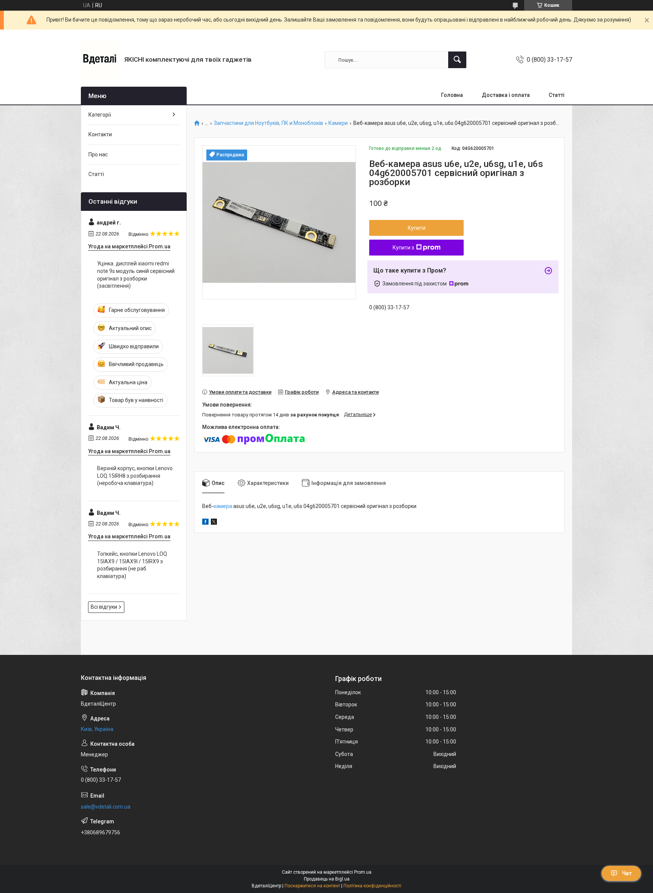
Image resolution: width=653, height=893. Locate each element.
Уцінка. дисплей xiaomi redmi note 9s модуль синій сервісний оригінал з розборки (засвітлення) (136, 274)
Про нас (98, 154)
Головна (452, 95)
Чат (627, 873)
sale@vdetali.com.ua (105, 807)
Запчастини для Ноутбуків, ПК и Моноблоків (268, 123)
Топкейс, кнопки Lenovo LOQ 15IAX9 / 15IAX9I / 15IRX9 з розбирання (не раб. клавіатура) (132, 565)
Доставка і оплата (506, 95)
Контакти (100, 134)
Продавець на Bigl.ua (327, 879)
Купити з (403, 248)
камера (223, 506)
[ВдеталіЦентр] (100, 60)
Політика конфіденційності (372, 885)
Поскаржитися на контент (312, 885)
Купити (417, 228)
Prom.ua (362, 872)
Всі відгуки (104, 607)
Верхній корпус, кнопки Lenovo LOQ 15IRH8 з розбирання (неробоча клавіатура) (135, 475)
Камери (338, 123)
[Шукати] (457, 59)
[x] (214, 523)
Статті (557, 95)
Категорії (99, 115)
